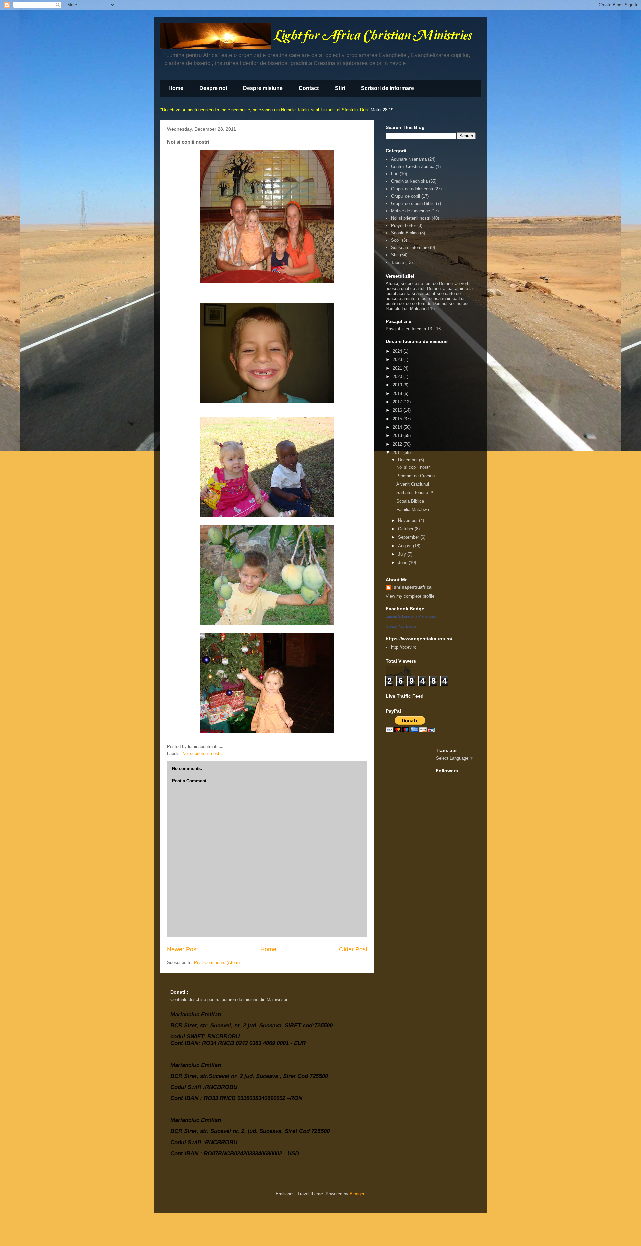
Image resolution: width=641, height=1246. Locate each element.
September (409, 537)
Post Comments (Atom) (217, 962)
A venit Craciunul (412, 484)
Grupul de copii (405, 196)
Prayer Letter (403, 225)
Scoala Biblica (405, 232)
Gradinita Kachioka (409, 181)
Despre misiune (263, 88)
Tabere (397, 262)
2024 (398, 351)
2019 (398, 384)
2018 (398, 393)
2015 (398, 418)
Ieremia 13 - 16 (426, 328)
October (406, 528)
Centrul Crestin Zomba (412, 166)
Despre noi (213, 88)
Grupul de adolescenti (412, 188)
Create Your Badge (401, 626)
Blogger (357, 1193)
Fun (394, 173)
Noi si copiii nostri (413, 467)
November (408, 520)
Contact (309, 88)
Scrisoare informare (410, 247)
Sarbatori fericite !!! (414, 492)
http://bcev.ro (403, 647)
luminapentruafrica (411, 587)
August (405, 545)
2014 (398, 427)
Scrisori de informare (387, 88)
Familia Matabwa (412, 509)
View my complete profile (410, 596)
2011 (398, 452)
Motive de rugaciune (410, 210)
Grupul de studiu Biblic (413, 203)
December (408, 459)
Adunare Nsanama (409, 159)
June (403, 562)
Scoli (396, 240)
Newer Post (182, 949)
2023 (398, 359)
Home (175, 88)
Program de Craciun (415, 475)
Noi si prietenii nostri (202, 753)
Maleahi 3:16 (422, 308)
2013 (398, 435)
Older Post (353, 949)
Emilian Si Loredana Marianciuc (411, 616)
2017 (398, 401)
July (402, 554)
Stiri (340, 88)
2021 (398, 368)
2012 (398, 444)
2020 (398, 376)
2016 (398, 410)
